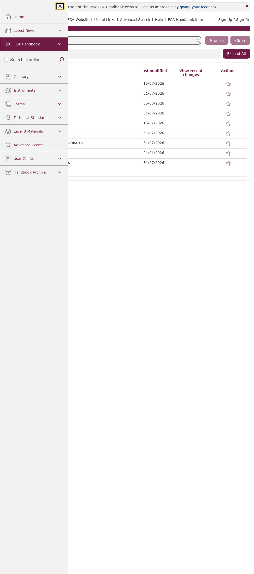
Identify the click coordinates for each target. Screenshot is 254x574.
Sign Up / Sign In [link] (233, 19)
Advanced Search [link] (135, 19)
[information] (62, 59)
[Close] (247, 6)
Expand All (236, 53)
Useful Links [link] (104, 19)
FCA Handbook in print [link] (188, 19)
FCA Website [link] (78, 19)
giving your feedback (198, 7)
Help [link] (159, 19)
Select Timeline (25, 59)
